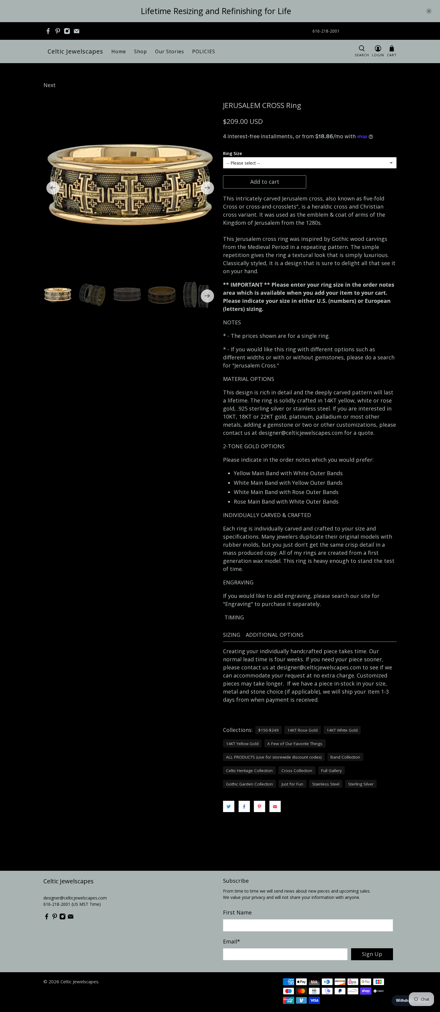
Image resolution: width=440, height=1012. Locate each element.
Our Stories (169, 51)
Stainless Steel (325, 784)
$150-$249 (268, 730)
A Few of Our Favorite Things (294, 743)
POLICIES (203, 51)
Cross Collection (296, 770)
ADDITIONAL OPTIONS (275, 634)
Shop (140, 51)
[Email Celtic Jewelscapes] (76, 31)
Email (231, 941)
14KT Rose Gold (302, 730)
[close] (429, 11)
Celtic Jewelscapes (75, 51)
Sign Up (372, 954)
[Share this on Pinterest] (259, 806)
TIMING (234, 617)
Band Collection (345, 757)
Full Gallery (331, 770)
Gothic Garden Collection (249, 784)
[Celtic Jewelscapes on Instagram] (67, 31)
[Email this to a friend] (275, 806)
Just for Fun (292, 784)
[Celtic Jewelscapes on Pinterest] (57, 31)
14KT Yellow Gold (242, 743)
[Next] (207, 188)
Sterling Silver (361, 784)
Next (49, 85)
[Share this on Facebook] (244, 806)
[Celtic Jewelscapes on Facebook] (48, 31)
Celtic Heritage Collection (249, 770)
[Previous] (53, 188)
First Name (237, 912)
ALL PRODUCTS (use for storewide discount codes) (274, 757)
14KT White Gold (342, 730)
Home (118, 51)
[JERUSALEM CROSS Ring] (130, 188)
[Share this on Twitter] (228, 806)
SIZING (231, 634)
